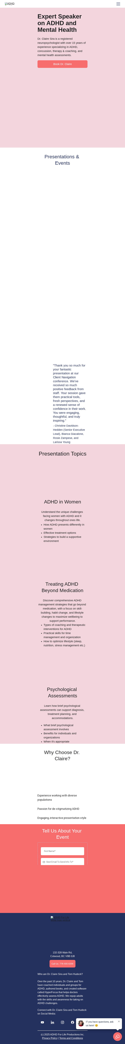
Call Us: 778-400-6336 (62, 963)
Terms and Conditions (71, 1038)
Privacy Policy (49, 1038)
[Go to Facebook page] (72, 1022)
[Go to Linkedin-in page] (52, 1022)
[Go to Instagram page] (62, 1022)
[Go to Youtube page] (42, 1022)
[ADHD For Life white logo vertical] (62, 932)
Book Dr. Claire (62, 64)
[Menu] (118, 4)
